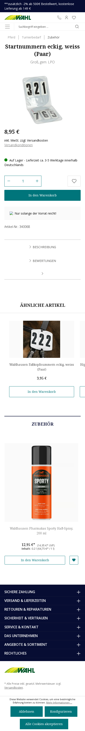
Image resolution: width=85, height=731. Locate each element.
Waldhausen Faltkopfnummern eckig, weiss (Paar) (41, 366)
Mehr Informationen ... (59, 702)
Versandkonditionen (18, 145)
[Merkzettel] (74, 17)
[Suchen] (77, 26)
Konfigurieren (61, 711)
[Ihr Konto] (66, 17)
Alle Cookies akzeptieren (44, 724)
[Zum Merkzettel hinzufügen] (74, 181)
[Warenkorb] (79, 17)
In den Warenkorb (43, 195)
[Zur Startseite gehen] (17, 17)
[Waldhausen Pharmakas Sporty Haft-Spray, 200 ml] (41, 482)
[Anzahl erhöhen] (37, 181)
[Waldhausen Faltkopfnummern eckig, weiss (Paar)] (41, 339)
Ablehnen (26, 711)
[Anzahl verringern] (8, 181)
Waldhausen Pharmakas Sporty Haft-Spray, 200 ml (41, 530)
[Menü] (7, 26)
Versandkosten (13, 687)
